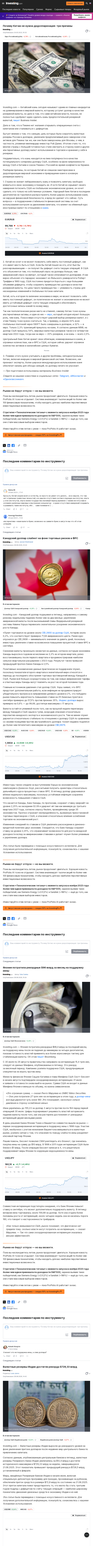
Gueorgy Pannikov (15, 515)
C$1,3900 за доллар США (55, 632)
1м (14, 233)
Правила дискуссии (10, 484)
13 (16, 527)
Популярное (28, 9)
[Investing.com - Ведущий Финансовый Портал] (14, 3)
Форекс (48, 9)
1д (7, 233)
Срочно (39, 9)
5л (26, 233)
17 (24, 527)
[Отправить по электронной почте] (25, 445)
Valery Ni (11, 490)
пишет (16, 120)
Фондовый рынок (81, 9)
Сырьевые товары (62, 9)
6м (19, 233)
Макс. (32, 233)
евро (49, 314)
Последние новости (11, 9)
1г (22, 233)
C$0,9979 (60, 725)
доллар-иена (83, 1096)
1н (10, 233)
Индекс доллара (67, 700)
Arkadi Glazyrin (14, 1346)
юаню (45, 208)
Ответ (8, 509)
